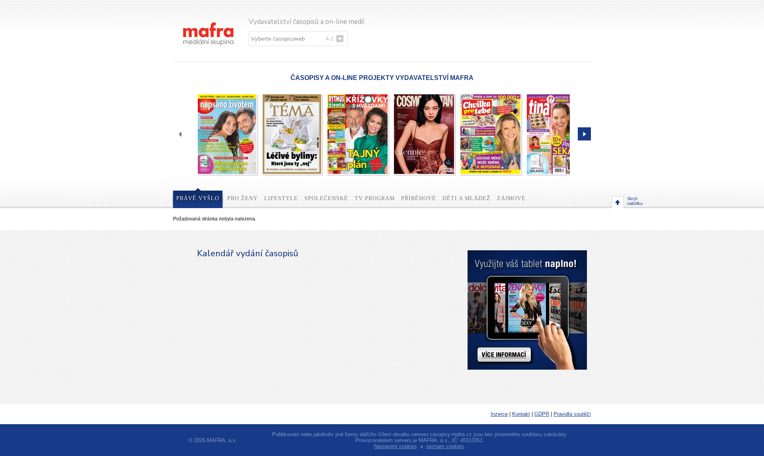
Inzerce (499, 414)
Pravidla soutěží (572, 414)
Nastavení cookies (395, 446)
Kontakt (521, 414)
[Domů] (209, 25)
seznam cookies (445, 446)
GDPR (541, 414)
